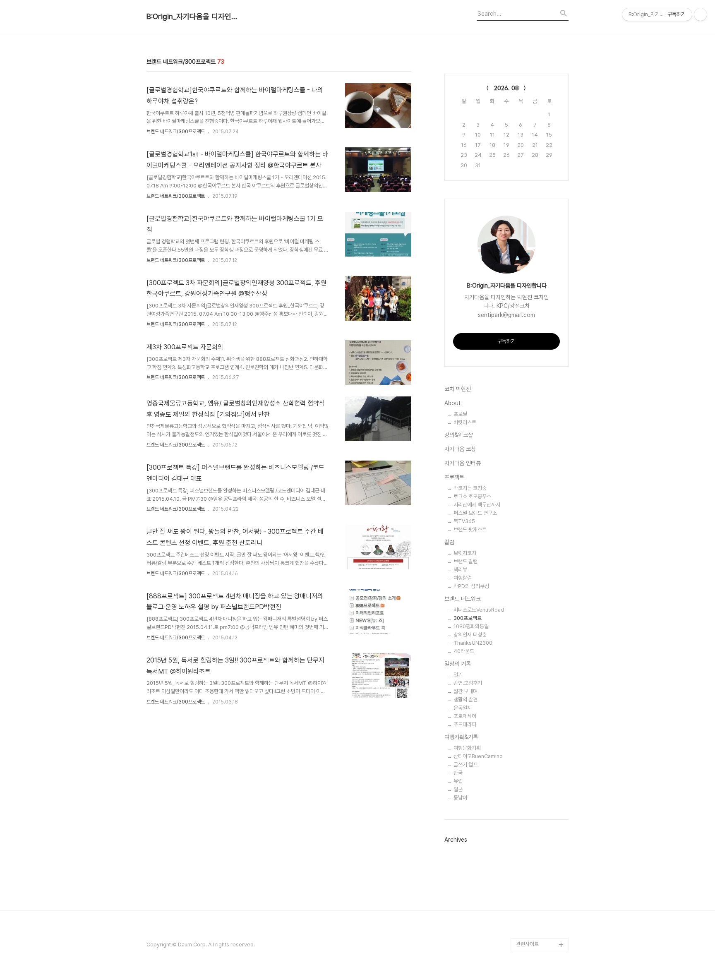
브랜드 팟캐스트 (470, 529)
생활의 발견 (465, 699)
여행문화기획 (467, 748)
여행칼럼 (462, 578)
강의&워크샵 (458, 435)
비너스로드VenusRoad (478, 610)
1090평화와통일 (471, 626)
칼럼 (449, 542)
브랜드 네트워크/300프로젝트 (175, 131)
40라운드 (463, 651)
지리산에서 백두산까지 (476, 505)
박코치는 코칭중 (470, 488)
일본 (458, 789)
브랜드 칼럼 (465, 561)
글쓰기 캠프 (465, 764)
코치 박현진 (457, 389)
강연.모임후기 (467, 683)
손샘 (520, 918)
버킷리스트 (464, 422)
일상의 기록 (457, 663)
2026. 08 (506, 88)
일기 (458, 675)
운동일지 (462, 708)
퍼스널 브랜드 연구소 (475, 513)
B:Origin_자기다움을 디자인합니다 (192, 16)
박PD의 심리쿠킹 (471, 586)
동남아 (460, 798)
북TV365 (464, 521)
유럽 (458, 781)
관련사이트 (527, 944)
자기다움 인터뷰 (462, 463)
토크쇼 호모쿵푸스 (472, 496)
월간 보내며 (465, 691)
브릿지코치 (464, 553)
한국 (458, 773)
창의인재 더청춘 (470, 634)
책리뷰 (460, 570)
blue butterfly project (542, 931)
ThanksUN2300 (472, 643)
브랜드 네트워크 (462, 598)
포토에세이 (464, 716)
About (452, 403)
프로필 (460, 414)
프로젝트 (454, 477)
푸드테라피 (464, 724)
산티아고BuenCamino (478, 756)
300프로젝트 (467, 618)
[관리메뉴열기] (700, 14)
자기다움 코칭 (460, 449)
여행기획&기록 (461, 737)
